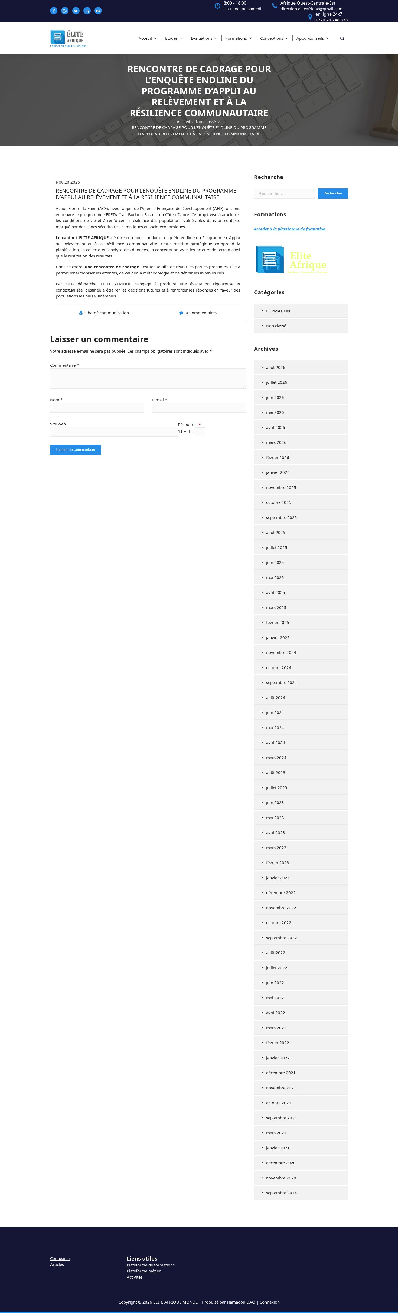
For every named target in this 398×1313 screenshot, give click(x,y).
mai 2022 (275, 997)
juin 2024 (275, 712)
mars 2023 (276, 847)
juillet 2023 (276, 787)
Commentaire (64, 365)
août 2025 (275, 532)
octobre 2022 (278, 922)
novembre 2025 (281, 487)
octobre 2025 (278, 502)
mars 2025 (276, 607)
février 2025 (277, 622)
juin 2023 (275, 802)
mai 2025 (275, 577)
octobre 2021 (278, 1102)
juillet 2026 (276, 382)
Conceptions (271, 38)
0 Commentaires (201, 312)
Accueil (183, 121)
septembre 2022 (281, 937)
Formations (236, 38)
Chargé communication (107, 312)
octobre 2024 (278, 667)
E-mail (159, 399)
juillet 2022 (276, 967)
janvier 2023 (278, 877)
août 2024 (275, 697)
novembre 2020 (281, 1177)
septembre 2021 (281, 1117)
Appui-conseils (310, 38)
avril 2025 (275, 592)
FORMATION (278, 310)
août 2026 (275, 367)
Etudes (171, 38)
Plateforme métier (144, 1271)
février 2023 (277, 862)
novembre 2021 (281, 1087)
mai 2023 (275, 817)
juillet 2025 (276, 547)
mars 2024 (276, 757)
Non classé (206, 121)
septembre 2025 (281, 517)
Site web (58, 423)
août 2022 (275, 952)
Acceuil (145, 38)
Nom (56, 399)
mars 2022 (276, 1027)
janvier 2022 (278, 1057)
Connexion (60, 1258)
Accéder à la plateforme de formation (289, 228)
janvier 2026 (278, 472)
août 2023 (275, 772)
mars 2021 (276, 1132)
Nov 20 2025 (68, 182)
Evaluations (201, 38)
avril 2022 (275, 1012)
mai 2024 (275, 727)
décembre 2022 (281, 892)
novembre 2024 (281, 652)
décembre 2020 (281, 1162)
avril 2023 (275, 832)
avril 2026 (275, 427)
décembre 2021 (281, 1072)
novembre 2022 (281, 907)
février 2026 (277, 457)
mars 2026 (276, 442)
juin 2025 (275, 562)
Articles (57, 1264)
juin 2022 (275, 982)
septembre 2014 (281, 1192)
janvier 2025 (278, 637)
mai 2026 (275, 412)
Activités (134, 1277)
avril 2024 (275, 742)
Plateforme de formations (151, 1265)
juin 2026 (275, 397)
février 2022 (277, 1042)
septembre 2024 (281, 682)
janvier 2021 (278, 1147)
